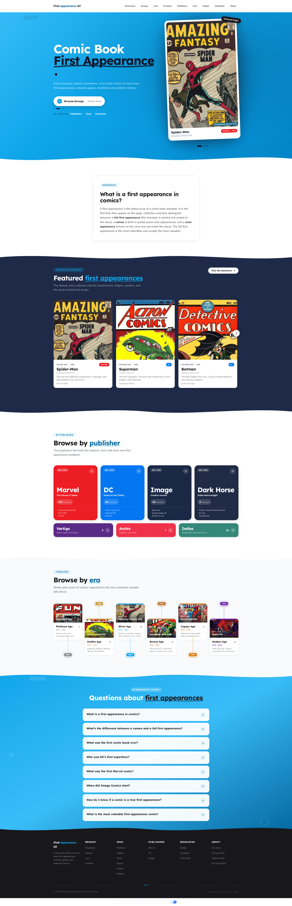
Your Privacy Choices (156, 902)
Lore (155, 6)
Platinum (121, 847)
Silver (119, 858)
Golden (120, 853)
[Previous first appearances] (55, 333)
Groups (144, 6)
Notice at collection (126, 902)
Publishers (182, 6)
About (233, 6)
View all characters (221, 270)
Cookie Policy (218, 858)
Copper (120, 868)
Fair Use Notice (219, 863)
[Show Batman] (207, 146)
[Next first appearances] (236, 333)
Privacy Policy (218, 853)
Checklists (220, 6)
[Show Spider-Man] (197, 146)
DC (149, 853)
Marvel (151, 847)
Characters (130, 6)
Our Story (216, 847)
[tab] (55, 108)
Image (151, 858)
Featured (100, 113)
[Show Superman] (202, 146)
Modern (120, 873)
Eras (195, 6)
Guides (206, 6)
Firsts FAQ (185, 858)
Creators (167, 6)
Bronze (120, 863)
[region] (146, 344)
